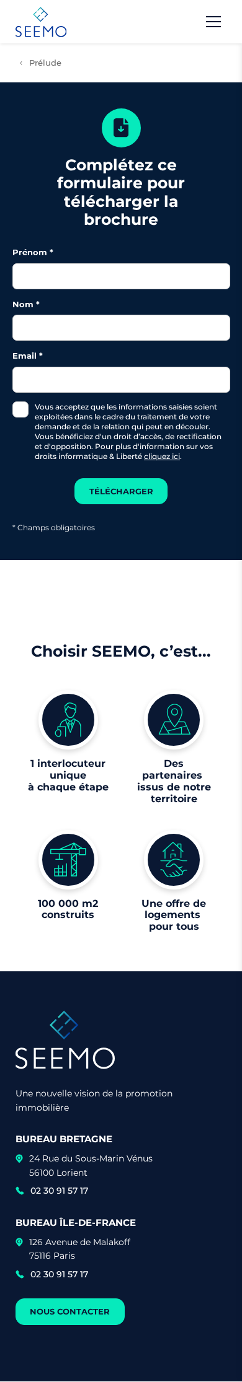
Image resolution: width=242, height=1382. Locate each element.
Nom (23, 304)
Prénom (29, 252)
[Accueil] (41, 22)
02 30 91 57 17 (59, 1190)
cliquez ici (162, 456)
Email (24, 356)
